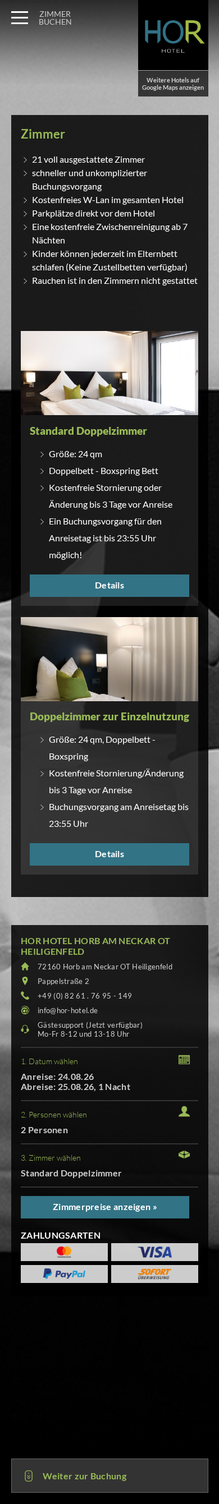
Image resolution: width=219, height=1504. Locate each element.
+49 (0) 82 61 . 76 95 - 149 (85, 995)
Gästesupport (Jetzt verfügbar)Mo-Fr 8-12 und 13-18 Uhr (90, 1029)
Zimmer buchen (55, 17)
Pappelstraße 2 (63, 981)
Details (109, 584)
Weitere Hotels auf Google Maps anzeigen (173, 83)
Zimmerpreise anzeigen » (105, 1206)
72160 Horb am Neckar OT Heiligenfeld (105, 966)
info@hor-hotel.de (68, 1010)
